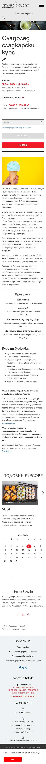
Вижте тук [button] (35, 753)
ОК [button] (12, 759)
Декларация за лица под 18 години (16, 128)
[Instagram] (27, 614)
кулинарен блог (8, 423)
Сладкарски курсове (17, 626)
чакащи (23, 145)
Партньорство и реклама (23, 656)
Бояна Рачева (23, 591)
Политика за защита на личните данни (23, 660)
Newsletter (6, 451)
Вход (17, 14)
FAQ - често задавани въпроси (23, 651)
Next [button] (43, 493)
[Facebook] (18, 614)
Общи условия (23, 647)
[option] (21, 504)
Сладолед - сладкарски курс (14, 629)
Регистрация (26, 14)
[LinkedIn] (23, 614)
